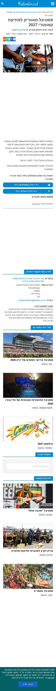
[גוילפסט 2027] (28, 429)
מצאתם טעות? (42, 204)
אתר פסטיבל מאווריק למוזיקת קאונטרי (28, 278)
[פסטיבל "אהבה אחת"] (28, 496)
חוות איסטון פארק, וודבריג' (33, 281)
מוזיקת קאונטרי (12, 12)
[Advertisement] (28, 106)
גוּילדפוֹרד (48, 448)
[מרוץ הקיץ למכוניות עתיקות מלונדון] (28, 536)
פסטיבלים (49, 15)
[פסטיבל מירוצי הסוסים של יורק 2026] (28, 345)
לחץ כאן (51, 678)
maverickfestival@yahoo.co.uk (32, 300)
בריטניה (35, 12)
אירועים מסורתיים (46, 12)
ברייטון (49, 555)
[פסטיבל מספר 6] (28, 576)
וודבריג (28, 12)
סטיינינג (49, 515)
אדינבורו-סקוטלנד (46, 408)
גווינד (50, 595)
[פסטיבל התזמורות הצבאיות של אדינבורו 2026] (28, 385)
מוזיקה (22, 12)
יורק (50, 364)
